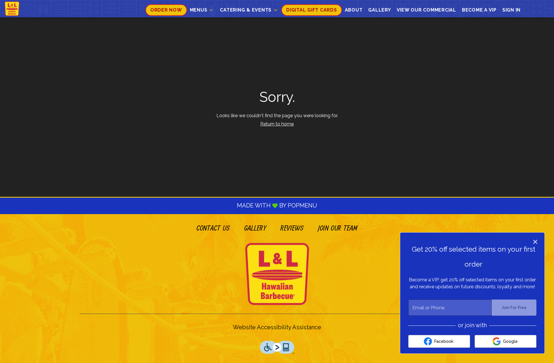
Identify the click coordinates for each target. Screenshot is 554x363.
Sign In (511, 10)
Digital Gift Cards (311, 10)
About (354, 10)
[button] (202, 10)
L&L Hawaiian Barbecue (277, 274)
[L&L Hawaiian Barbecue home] (31, 8)
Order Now (166, 10)
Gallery (379, 10)
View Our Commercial (426, 10)
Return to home (277, 124)
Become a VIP (479, 10)
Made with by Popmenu (160, 206)
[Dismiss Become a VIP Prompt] (535, 242)
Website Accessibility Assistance (277, 327)
